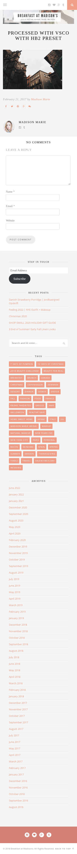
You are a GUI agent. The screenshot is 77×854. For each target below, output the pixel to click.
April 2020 (14, 533)
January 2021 (16, 501)
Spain (41, 446)
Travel (27, 460)
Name (10, 191)
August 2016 (16, 807)
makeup (46, 426)
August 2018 (16, 650)
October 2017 (17, 716)
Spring (54, 446)
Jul (62, 419)
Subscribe (19, 278)
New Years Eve (44, 433)
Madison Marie (40, 99)
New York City (19, 440)
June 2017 (14, 742)
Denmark (53, 384)
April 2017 (14, 755)
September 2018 (18, 644)
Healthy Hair (37, 412)
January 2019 (16, 618)
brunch (31, 377)
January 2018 (16, 696)
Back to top (63, 848)
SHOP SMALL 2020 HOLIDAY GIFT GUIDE (32, 322)
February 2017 (17, 768)
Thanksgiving (47, 453)
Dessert (15, 391)
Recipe (14, 446)
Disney (42, 391)
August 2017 (16, 729)
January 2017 (16, 774)
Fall (12, 398)
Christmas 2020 (18, 316)
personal (49, 440)
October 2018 (17, 637)
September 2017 (18, 722)
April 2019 (14, 598)
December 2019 (18, 546)
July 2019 (14, 579)
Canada (45, 377)
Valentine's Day (45, 460)
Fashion (25, 398)
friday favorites (20, 405)
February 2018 (17, 690)
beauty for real (53, 370)
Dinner (29, 391)
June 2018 (14, 664)
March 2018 (16, 683)
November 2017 (18, 709)
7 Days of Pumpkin (21, 364)
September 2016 (18, 800)
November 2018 (18, 631)
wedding (15, 467)
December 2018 (18, 624)
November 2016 (18, 787)
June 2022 (14, 488)
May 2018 (14, 670)
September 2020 (18, 514)
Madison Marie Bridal (23, 426)
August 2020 (16, 520)
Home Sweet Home (21, 419)
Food (38, 398)
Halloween (17, 412)
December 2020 (18, 507)
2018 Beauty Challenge (24, 370)
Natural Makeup (20, 433)
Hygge (41, 419)
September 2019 (18, 566)
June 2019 (14, 585)
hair (51, 405)
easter (55, 391)
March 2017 (16, 761)
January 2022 (16, 494)
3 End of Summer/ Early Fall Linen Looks (32, 329)
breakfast (16, 377)
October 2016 (17, 794)
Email (10, 206)
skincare (28, 446)
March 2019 (16, 605)
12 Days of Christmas (51, 364)
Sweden (29, 453)
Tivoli (14, 460)
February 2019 (17, 611)
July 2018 (14, 657)
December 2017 (18, 703)
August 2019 (16, 572)
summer (15, 453)
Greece (40, 405)
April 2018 (14, 677)
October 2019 (17, 559)
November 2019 (18, 553)
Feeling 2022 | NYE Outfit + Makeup (30, 309)
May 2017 (14, 748)
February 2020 (17, 540)
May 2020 (14, 527)
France (50, 398)
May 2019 (14, 592)
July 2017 (14, 735)
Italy (53, 419)
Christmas (16, 384)
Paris (36, 440)
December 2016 (18, 781)
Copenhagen (35, 384)
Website (10, 220)
